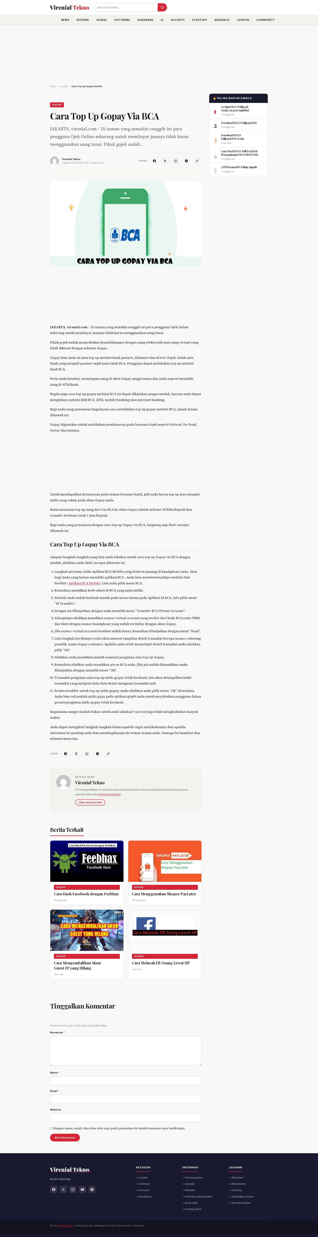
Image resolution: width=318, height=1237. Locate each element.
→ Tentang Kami (192, 1177)
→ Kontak (188, 1184)
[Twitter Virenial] (63, 1189)
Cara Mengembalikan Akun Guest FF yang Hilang (77, 965)
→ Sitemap (235, 1190)
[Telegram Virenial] (92, 1189)
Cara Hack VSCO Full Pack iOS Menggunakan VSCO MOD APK (239, 152)
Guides (101, 20)
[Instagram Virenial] (73, 1189)
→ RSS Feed (236, 1177)
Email (54, 1091)
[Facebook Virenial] (53, 1189)
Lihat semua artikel (90, 802)
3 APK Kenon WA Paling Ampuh (239, 167)
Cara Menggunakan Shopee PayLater (164, 893)
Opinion (243, 20)
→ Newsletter (237, 1184)
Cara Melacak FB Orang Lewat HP (161, 962)
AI (162, 20)
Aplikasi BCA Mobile (84, 583)
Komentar (57, 1032)
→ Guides (142, 1177)
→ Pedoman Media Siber (197, 1196)
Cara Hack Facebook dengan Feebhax (86, 893)
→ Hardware (144, 1196)
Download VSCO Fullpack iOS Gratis (232, 136)
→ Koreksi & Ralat (240, 1203)
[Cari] (162, 7)
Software (122, 20)
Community (266, 20)
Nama (54, 1072)
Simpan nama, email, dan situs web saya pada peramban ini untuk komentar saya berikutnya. (119, 1128)
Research (222, 20)
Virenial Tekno (90, 782)
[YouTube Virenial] (82, 1189)
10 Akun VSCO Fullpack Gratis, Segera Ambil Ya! (235, 108)
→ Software (143, 1184)
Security (178, 20)
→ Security (142, 1190)
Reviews (83, 20)
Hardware (145, 20)
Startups (199, 20)
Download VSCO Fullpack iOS (239, 122)
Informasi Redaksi (109, 794)
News (65, 20)
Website (55, 1109)
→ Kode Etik (189, 1203)
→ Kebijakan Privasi (241, 1196)
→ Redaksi (188, 1190)
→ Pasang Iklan (192, 1209)
